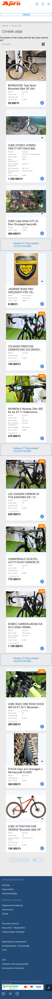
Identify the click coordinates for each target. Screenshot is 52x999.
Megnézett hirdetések (12, 905)
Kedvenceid (7, 909)
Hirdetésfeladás (9, 893)
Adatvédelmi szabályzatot (14, 941)
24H (4, 960)
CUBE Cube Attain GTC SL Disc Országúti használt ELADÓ (23, 224)
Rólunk (5, 914)
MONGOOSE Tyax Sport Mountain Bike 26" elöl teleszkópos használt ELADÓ (25, 88)
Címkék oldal (16, 26)
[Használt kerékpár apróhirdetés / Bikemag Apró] (11, 5)
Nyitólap (5, 26)
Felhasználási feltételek (13, 932)
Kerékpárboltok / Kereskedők (16, 946)
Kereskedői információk (13, 968)
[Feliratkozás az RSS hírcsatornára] (18, 993)
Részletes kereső (10, 923)
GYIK (4, 950)
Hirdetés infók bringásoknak (15, 964)
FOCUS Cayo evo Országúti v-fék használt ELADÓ (25, 770)
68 (34, 860)
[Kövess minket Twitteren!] (10, 993)
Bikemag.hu (7, 983)
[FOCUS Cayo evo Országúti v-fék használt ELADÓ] (26, 749)
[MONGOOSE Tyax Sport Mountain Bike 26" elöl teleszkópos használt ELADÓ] (26, 66)
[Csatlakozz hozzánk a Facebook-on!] (3, 993)
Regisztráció (8, 889)
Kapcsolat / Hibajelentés (13, 927)
